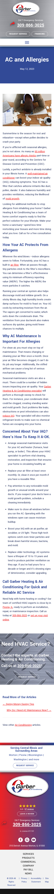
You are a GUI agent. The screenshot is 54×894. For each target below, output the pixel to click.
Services (28, 854)
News (28, 873)
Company (28, 865)
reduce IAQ (8, 415)
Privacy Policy (24, 880)
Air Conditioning (23, 725)
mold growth (12, 198)
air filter (14, 265)
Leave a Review (27, 814)
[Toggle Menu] (27, 42)
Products (28, 858)
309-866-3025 (30, 25)
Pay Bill (28, 869)
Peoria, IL (8, 607)
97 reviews (29, 809)
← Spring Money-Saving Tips (18, 704)
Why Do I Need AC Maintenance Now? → (29, 710)
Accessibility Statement (36, 880)
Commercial (28, 862)
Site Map (47, 880)
